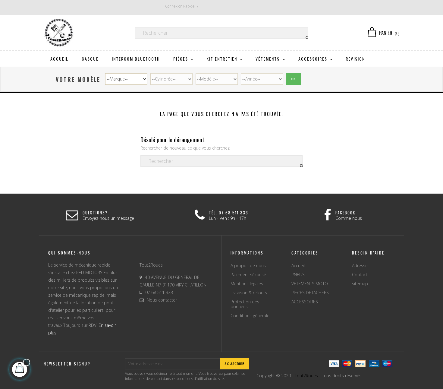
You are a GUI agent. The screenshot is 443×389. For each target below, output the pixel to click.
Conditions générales (251, 315)
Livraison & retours (249, 293)
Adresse (360, 265)
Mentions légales (247, 283)
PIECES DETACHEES (310, 293)
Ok (293, 79)
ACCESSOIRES (304, 302)
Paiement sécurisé (248, 274)
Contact (359, 274)
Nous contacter (162, 300)
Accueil (298, 265)
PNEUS (298, 274)
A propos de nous (248, 265)
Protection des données (245, 304)
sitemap (360, 283)
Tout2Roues (306, 375)
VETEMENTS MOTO (309, 283)
